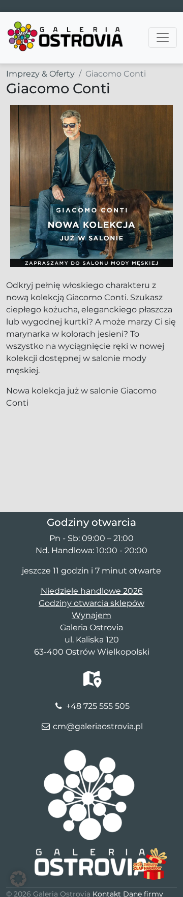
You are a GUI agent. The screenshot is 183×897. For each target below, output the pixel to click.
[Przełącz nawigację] (162, 37)
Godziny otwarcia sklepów (91, 603)
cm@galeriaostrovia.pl (98, 726)
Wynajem (91, 615)
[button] (18, 878)
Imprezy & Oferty (40, 74)
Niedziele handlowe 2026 (92, 591)
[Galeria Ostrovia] (66, 25)
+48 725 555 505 (98, 706)
